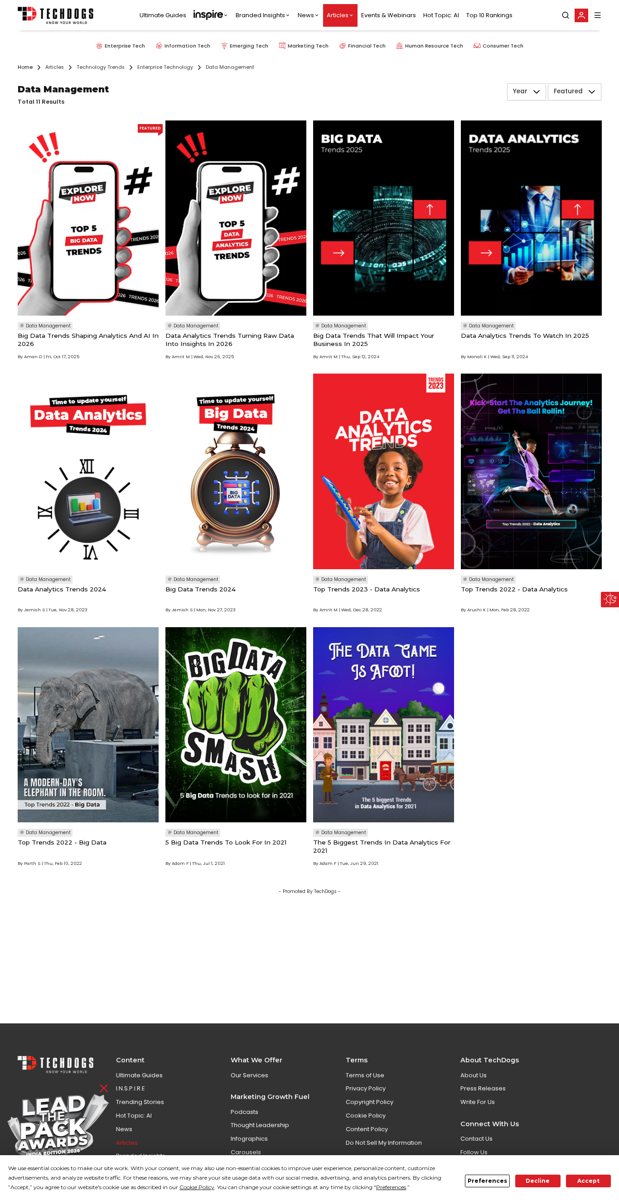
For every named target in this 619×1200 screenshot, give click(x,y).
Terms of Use (365, 1075)
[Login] (581, 15)
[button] (536, 92)
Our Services (249, 1075)
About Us (473, 1075)
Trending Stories (140, 1102)
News (306, 15)
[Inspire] (211, 15)
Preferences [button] (391, 1187)
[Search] (565, 15)
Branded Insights (260, 15)
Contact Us (476, 1138)
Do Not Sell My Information (384, 1142)
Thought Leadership (260, 1125)
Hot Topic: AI (441, 15)
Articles (337, 15)
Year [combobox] (520, 92)
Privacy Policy (366, 1088)
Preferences (487, 1180)
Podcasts (244, 1112)
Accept (588, 1180)
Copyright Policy (369, 1102)
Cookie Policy (366, 1115)
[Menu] (598, 15)
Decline (538, 1180)
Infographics (249, 1138)
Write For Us (477, 1102)
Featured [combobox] (568, 92)
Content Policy (367, 1129)
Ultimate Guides (163, 15)
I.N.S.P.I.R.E (130, 1088)
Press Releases (483, 1088)
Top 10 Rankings (489, 15)
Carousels (246, 1152)
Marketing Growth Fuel (270, 1097)
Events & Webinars (388, 15)
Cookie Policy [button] (196, 1187)
